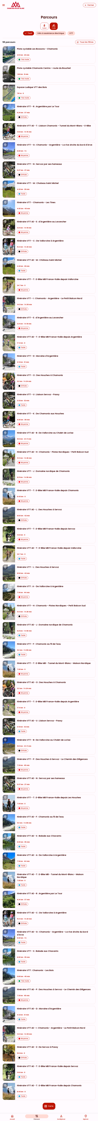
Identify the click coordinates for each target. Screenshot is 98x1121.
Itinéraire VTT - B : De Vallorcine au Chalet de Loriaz (43, 740)
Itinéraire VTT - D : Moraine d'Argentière (37, 356)
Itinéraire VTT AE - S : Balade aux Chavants (39, 836)
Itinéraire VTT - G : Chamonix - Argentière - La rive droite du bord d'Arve (54, 144)
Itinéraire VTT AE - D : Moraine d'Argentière (39, 1008)
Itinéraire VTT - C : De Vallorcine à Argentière (40, 240)
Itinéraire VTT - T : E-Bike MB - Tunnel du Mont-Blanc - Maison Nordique (54, 663)
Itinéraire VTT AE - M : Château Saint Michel (39, 260)
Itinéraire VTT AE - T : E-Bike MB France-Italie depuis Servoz (47, 1066)
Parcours (37, 1119)
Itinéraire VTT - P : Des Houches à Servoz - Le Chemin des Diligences (52, 759)
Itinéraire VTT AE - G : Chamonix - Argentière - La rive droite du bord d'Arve (52, 933)
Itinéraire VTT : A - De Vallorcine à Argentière (40, 586)
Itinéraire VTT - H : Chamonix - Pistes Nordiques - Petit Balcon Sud (51, 605)
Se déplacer (61, 1119)
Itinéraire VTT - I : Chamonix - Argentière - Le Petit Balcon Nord (49, 298)
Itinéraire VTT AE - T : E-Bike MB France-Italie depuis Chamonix (49, 1085)
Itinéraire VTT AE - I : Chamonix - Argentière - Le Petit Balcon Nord (51, 1028)
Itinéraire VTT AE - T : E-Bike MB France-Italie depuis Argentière (49, 337)
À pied (44, 28)
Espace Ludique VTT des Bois (32, 87)
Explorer (85, 1119)
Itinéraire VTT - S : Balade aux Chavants (37, 951)
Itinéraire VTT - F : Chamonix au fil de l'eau (39, 644)
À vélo (54, 28)
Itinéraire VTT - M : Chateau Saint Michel (38, 183)
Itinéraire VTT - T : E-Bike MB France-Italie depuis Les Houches (49, 797)
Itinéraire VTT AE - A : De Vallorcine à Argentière (41, 855)
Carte (50, 1106)
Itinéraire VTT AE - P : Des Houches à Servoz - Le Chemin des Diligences (54, 989)
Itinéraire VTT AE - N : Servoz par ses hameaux (41, 778)
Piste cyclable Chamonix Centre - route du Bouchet (44, 68)
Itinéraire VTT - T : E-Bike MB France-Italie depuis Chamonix (48, 490)
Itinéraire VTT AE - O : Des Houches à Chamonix (41, 682)
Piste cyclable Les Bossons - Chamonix (37, 49)
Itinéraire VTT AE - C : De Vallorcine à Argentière (41, 912)
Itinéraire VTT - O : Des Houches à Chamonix (40, 375)
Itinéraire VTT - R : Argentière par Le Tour (38, 106)
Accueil (12, 1119)
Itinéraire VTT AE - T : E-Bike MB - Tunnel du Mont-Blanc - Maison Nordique (50, 876)
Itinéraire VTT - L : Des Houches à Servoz (38, 567)
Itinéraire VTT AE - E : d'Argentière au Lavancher (41, 221)
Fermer (91, 5)
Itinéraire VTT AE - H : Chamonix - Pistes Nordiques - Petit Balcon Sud (52, 452)
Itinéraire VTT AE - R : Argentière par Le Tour (39, 893)
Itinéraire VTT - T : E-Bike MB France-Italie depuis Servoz (46, 528)
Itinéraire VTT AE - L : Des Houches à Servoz (39, 509)
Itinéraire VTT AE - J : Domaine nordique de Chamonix (45, 624)
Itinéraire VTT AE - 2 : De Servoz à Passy (37, 1047)
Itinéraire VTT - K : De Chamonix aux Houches (40, 413)
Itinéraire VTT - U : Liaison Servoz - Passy (38, 394)
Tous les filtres (86, 42)
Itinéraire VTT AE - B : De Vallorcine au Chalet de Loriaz (45, 432)
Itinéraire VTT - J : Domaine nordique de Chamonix (43, 471)
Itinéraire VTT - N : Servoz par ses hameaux (39, 164)
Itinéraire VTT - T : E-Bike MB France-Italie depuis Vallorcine (47, 279)
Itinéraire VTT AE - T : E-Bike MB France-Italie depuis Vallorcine (49, 548)
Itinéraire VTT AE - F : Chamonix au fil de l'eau (40, 816)
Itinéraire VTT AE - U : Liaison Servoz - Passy (39, 720)
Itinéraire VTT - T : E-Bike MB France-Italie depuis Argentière (48, 701)
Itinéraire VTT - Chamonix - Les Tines (36, 202)
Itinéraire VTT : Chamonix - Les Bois (35, 970)
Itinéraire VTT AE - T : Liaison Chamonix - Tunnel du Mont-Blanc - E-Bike (54, 125)
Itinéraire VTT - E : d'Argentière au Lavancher (40, 317)
